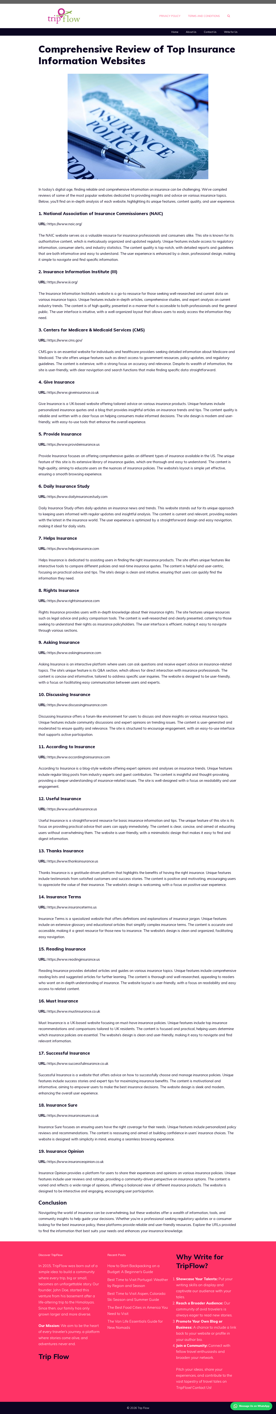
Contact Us (210, 31)
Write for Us (231, 31)
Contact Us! (201, 1387)
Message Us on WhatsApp (254, 1406)
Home (174, 31)
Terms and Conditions (204, 16)
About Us (191, 31)
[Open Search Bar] (229, 16)
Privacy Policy (169, 16)
